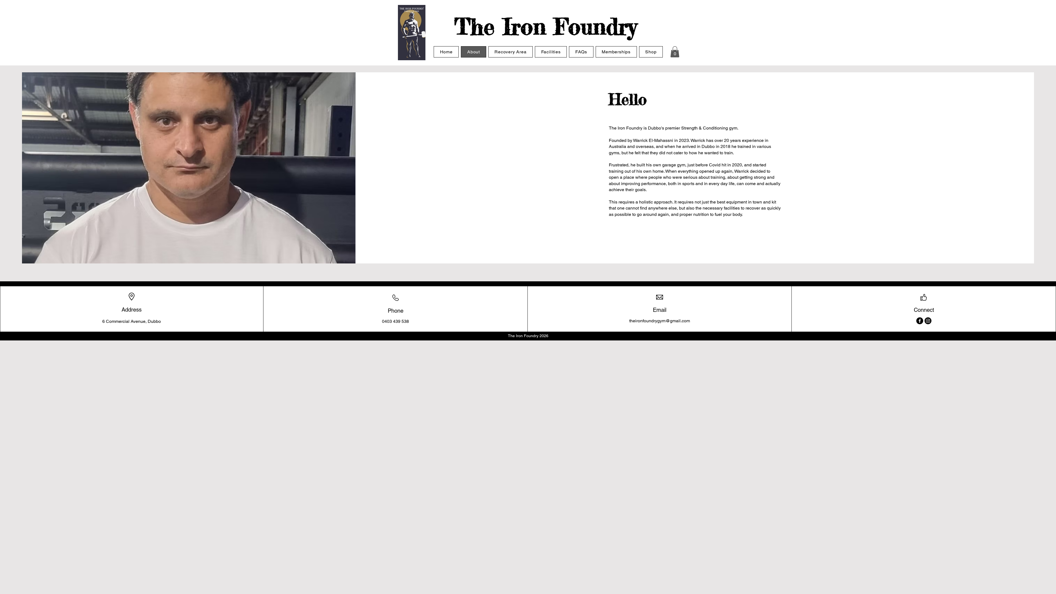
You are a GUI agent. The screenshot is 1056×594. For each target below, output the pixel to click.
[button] (675, 51)
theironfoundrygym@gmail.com (659, 320)
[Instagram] (928, 320)
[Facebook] (919, 320)
